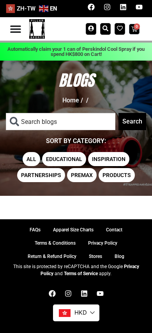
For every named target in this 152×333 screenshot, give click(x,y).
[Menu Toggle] (15, 29)
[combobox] (60, 121)
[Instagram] (107, 7)
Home (70, 100)
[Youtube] (139, 7)
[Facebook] (91, 7)
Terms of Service (81, 273)
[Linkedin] (123, 7)
